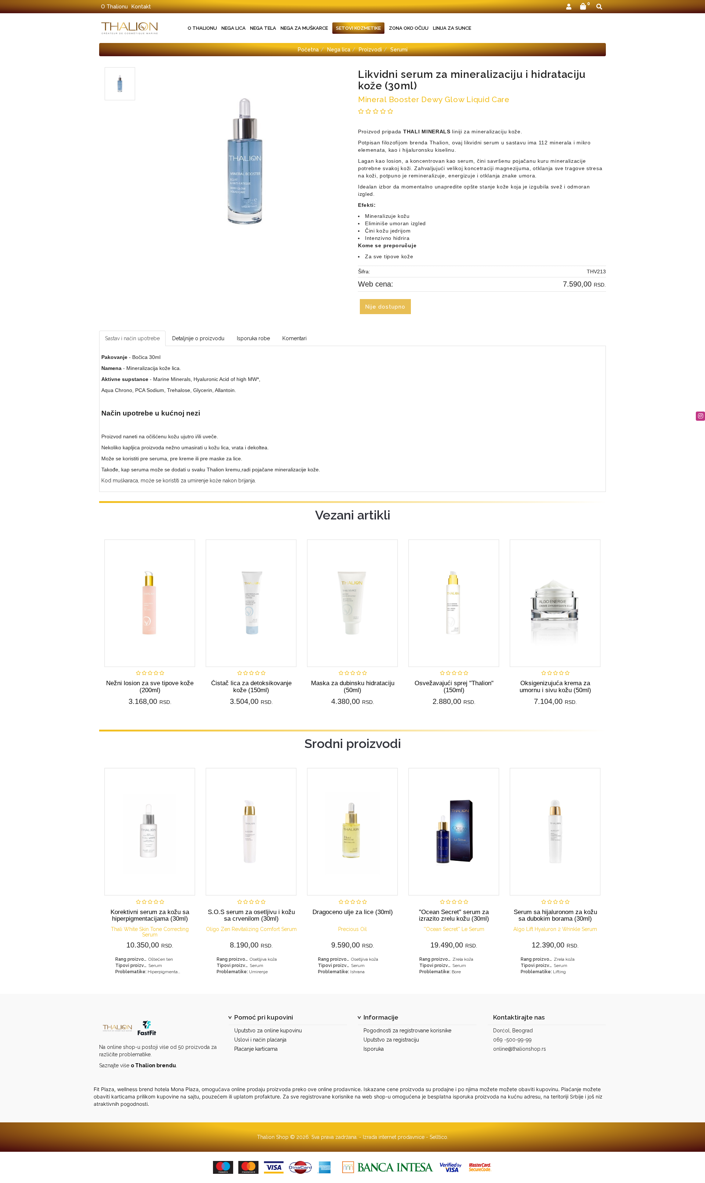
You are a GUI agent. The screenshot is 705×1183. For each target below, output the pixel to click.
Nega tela (263, 28)
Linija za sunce (452, 28)
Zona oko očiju (409, 28)
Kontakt (141, 7)
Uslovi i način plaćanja (260, 1040)
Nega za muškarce (304, 28)
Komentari (294, 338)
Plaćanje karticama (256, 1049)
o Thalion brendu (153, 1065)
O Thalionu (114, 7)
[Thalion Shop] (129, 28)
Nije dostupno (385, 306)
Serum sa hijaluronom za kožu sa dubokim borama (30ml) (555, 915)
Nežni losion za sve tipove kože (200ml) (150, 686)
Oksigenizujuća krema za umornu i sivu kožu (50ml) (555, 686)
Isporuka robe (253, 338)
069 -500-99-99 (512, 1040)
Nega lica (233, 28)
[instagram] (700, 416)
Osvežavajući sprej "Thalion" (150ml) (454, 686)
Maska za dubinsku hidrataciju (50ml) (352, 686)
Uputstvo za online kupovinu (268, 1030)
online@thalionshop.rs (519, 1049)
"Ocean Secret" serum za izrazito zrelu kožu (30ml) (454, 915)
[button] (568, 7)
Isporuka (374, 1049)
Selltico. (439, 1137)
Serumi (399, 50)
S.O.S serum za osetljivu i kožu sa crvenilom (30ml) (251, 915)
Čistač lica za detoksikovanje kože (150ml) (251, 686)
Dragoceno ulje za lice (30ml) (352, 912)
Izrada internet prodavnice (393, 1137)
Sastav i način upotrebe (132, 338)
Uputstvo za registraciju (391, 1040)
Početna (308, 50)
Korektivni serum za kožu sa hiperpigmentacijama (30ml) (150, 915)
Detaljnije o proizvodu (198, 338)
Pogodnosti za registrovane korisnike (407, 1030)
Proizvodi (370, 50)
